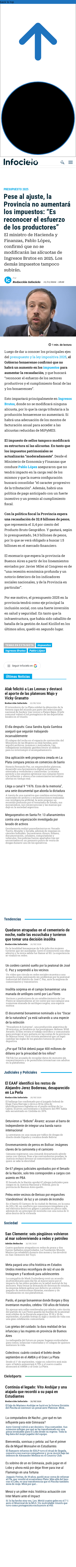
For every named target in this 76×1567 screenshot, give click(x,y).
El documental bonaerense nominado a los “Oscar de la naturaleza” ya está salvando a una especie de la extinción (38, 1017)
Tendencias (12, 919)
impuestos (51, 367)
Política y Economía (20, 184)
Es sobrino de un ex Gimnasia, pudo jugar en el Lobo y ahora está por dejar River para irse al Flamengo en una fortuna (36, 1467)
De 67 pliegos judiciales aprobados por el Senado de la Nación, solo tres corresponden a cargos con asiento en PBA (38, 1173)
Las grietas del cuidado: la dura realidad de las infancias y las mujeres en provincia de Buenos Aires (36, 1331)
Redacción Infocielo (26, 282)
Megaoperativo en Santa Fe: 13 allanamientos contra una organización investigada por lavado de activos (35, 819)
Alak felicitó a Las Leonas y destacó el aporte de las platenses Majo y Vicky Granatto (33, 693)
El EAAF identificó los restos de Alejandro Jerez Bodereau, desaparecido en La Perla (37, 1088)
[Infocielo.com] (39, 160)
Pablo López (27, 467)
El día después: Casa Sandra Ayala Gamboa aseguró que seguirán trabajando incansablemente (33, 731)
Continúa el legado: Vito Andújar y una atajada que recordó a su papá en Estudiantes (36, 1392)
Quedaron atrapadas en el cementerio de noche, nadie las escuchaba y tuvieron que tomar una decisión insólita (37, 934)
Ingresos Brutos (15, 650)
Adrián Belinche (14, 1243)
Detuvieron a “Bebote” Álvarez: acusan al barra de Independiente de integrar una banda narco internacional (38, 1125)
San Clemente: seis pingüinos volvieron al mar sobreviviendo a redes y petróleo (36, 1236)
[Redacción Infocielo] (8, 280)
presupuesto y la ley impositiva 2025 (38, 357)
